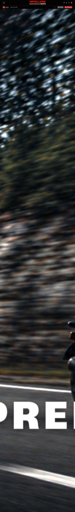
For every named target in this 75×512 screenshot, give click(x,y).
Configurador (69, 7)
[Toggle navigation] (4, 3)
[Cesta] (66, 2)
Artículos (61, 7)
